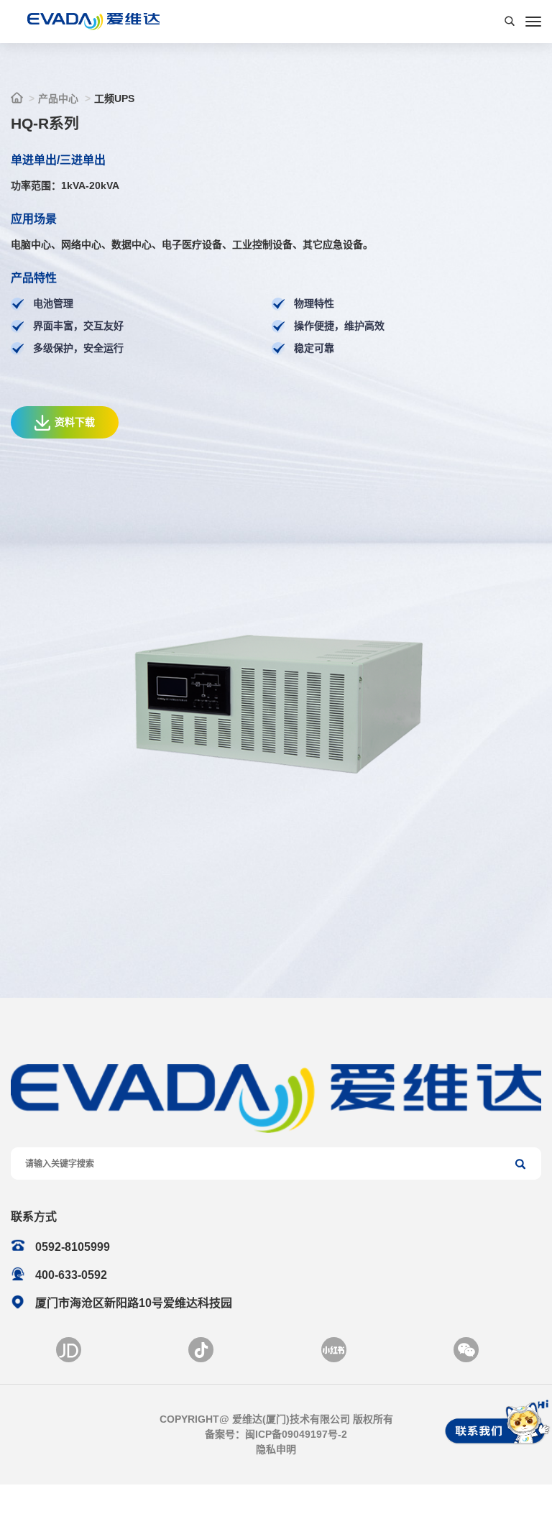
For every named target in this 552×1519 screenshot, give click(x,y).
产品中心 (58, 98)
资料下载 (75, 422)
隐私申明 (276, 1449)
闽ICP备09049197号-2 (296, 1434)
